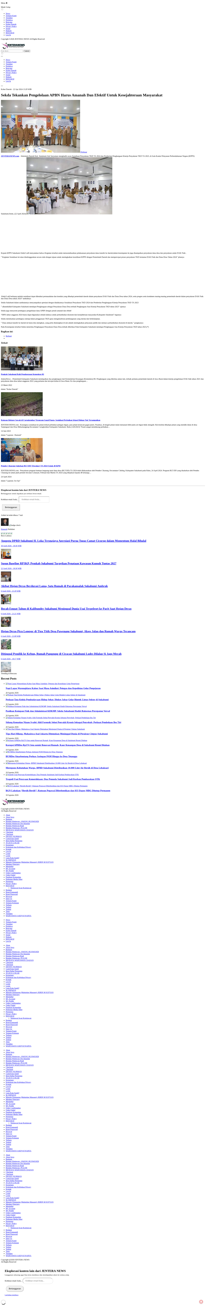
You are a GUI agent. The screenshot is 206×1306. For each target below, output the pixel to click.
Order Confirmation (13, 873)
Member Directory (13, 864)
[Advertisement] (72, 233)
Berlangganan (11, 507)
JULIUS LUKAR (12, 843)
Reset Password (12, 894)
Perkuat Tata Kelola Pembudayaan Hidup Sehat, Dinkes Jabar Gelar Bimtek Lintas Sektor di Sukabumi (57, 699)
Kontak (8, 849)
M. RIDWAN (11, 860)
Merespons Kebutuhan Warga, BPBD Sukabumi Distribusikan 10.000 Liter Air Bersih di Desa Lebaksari (57, 768)
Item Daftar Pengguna (14, 841)
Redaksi (9, 890)
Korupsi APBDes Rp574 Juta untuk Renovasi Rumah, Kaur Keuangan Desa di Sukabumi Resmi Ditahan (58, 745)
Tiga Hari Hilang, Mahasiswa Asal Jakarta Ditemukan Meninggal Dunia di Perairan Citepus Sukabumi (57, 734)
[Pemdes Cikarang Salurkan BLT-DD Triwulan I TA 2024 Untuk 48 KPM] (22, 461)
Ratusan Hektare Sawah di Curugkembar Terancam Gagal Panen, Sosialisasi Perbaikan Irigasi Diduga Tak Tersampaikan (50, 420)
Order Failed (10, 875)
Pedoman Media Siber (14, 879)
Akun (8, 815)
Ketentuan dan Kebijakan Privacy (18, 847)
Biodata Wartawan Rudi (15, 826)
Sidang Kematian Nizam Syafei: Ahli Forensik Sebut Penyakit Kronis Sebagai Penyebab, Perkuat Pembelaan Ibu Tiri (63, 722)
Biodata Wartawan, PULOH (16, 828)
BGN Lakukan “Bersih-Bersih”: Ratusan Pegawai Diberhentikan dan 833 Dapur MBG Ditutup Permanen (58, 790)
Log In (8, 35)
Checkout (9, 832)
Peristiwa (9, 20)
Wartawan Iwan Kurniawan (20, 888)
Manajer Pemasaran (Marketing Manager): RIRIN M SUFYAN (30, 862)
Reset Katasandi (12, 892)
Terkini (8, 907)
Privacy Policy (11, 26)
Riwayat (9, 896)
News (8, 14)
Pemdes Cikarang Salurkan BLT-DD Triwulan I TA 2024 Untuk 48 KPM (30, 466)
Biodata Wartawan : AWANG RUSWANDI (22, 821)
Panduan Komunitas (13, 877)
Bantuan (9, 819)
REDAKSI (10, 33)
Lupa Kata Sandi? (12, 858)
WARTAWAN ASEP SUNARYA (18, 916)
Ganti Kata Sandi (12, 839)
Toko (8, 911)
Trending (9, 18)
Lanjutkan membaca (11, 1295)
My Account (10, 869)
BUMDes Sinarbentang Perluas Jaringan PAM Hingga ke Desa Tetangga (41, 756)
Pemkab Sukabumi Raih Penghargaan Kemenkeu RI (22, 374)
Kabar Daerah (11, 24)
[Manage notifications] (201, 1302)
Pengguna (9, 881)
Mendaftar (9, 866)
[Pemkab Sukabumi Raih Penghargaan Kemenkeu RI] (22, 370)
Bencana (9, 22)
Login (8, 854)
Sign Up (9, 899)
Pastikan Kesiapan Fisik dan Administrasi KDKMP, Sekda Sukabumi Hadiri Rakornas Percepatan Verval (58, 711)
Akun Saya (10, 817)
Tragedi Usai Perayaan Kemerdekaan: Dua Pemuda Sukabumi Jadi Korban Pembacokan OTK (53, 779)
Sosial (8, 29)
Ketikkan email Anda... (10, 499)
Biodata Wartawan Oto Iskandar (18, 824)
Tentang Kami (11, 16)
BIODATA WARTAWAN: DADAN (20, 830)
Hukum (8, 31)
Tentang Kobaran (12, 903)
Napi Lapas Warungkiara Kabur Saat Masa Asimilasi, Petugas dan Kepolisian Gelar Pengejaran (53, 688)
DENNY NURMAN (14, 836)
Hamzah (4, 529)
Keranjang (10, 845)
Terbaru (9, 905)
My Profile (10, 871)
